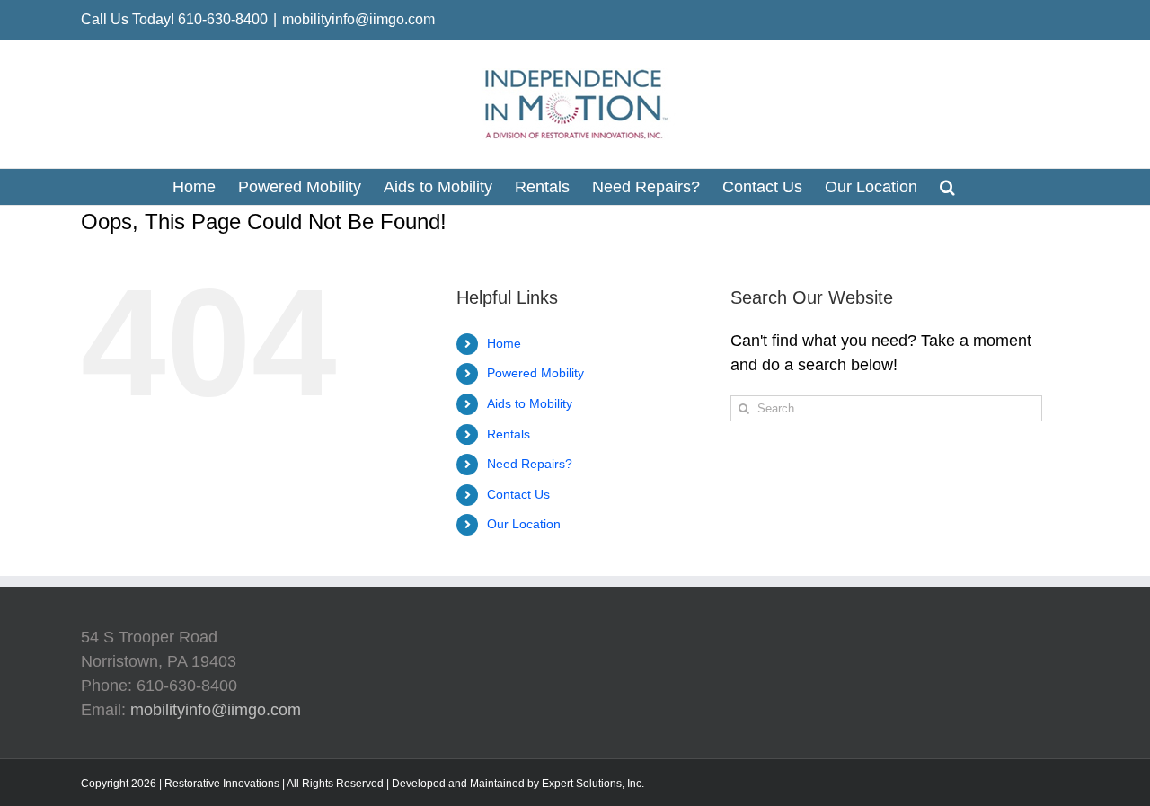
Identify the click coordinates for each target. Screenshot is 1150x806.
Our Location (524, 524)
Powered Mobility (535, 373)
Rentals (508, 434)
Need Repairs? (529, 463)
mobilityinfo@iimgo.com (358, 19)
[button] (947, 187)
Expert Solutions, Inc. (593, 783)
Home (504, 343)
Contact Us (518, 494)
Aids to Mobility (529, 403)
